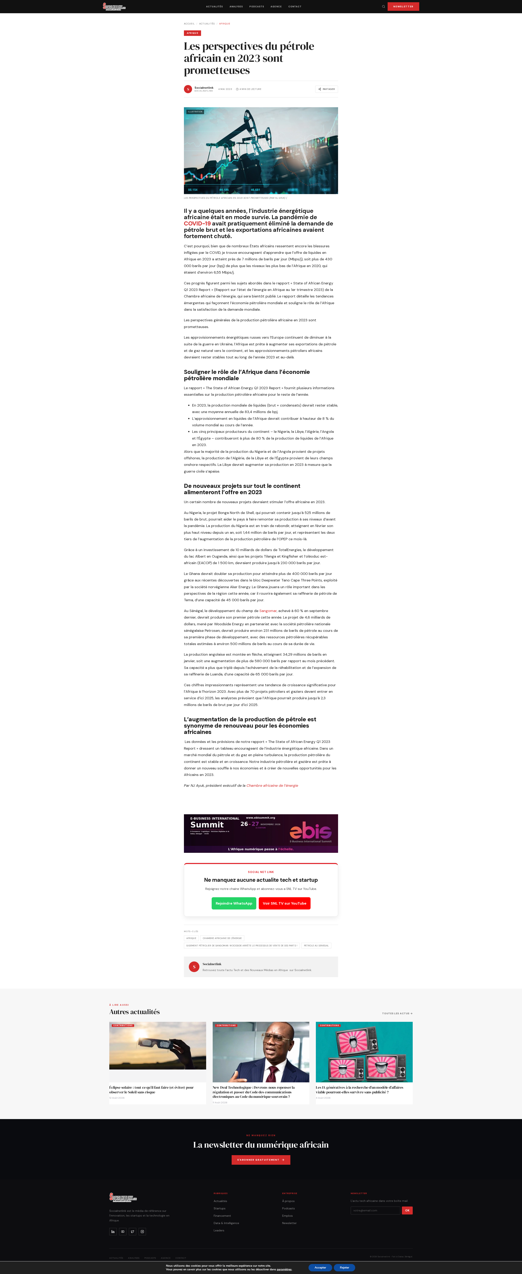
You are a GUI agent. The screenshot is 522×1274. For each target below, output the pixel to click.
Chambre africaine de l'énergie (222, 938)
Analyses (236, 6)
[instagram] (142, 1231)
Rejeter (344, 1268)
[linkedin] (113, 1231)
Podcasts (256, 6)
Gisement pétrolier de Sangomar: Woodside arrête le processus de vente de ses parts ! (241, 945)
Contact (295, 6)
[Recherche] (383, 6)
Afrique (224, 23)
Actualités (214, 6)
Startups (220, 1208)
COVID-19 (197, 223)
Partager (329, 89)
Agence (276, 6)
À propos (288, 1201)
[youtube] (122, 1231)
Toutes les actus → (397, 1013)
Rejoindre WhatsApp (234, 903)
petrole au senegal (316, 945)
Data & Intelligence (226, 1223)
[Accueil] (114, 6)
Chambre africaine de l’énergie (272, 785)
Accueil (189, 23)
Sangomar (268, 610)
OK (407, 1210)
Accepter (320, 1268)
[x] (132, 1231)
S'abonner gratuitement (258, 1159)
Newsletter (403, 6)
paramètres (284, 1269)
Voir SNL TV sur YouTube (284, 903)
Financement (222, 1216)
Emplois (287, 1216)
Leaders (219, 1230)
